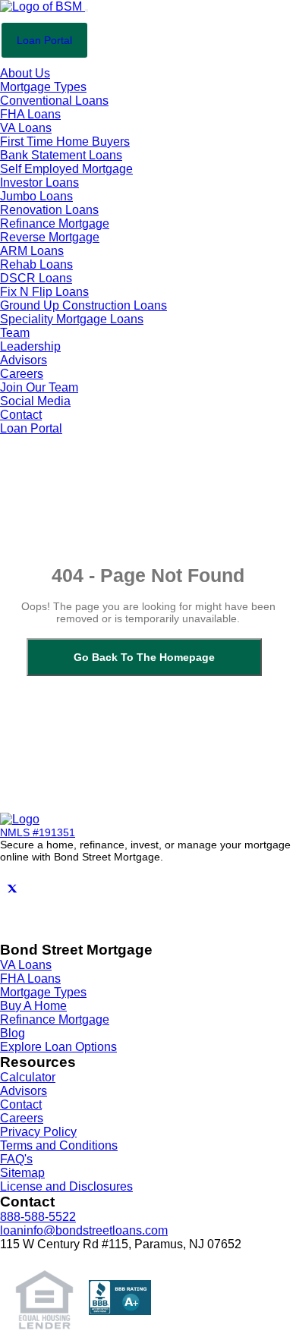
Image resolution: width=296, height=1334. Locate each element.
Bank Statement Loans (61, 155)
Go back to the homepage (144, 657)
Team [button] (15, 332)
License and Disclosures (66, 1186)
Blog (12, 1033)
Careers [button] (21, 373)
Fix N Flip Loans (44, 291)
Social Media (35, 401)
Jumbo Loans (36, 196)
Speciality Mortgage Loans (71, 319)
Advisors (23, 360)
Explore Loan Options (58, 1046)
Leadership (30, 346)
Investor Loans (39, 182)
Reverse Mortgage (49, 237)
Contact (21, 414)
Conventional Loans (54, 100)
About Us (25, 73)
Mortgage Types (43, 992)
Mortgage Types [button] (43, 86)
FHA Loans (30, 114)
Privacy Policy (38, 1131)
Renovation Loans (49, 209)
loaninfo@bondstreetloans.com (84, 1230)
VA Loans (26, 127)
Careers (21, 1118)
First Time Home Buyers (65, 141)
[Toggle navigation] (86, 10)
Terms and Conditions (59, 1145)
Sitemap (22, 1172)
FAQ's (16, 1159)
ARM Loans (32, 250)
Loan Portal (44, 40)
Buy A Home (33, 1005)
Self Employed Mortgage (66, 168)
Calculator (27, 1077)
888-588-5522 (38, 1216)
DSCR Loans (36, 278)
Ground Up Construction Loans (83, 305)
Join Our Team (39, 387)
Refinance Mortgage (54, 223)
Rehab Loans (36, 264)
